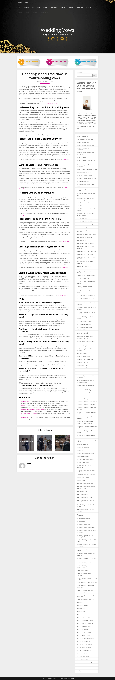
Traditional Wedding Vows (83, 524)
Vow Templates (81, 608)
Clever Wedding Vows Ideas (84, 172)
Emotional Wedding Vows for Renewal (86, 234)
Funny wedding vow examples (84, 237)
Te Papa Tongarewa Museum (29, 413)
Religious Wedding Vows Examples (85, 453)
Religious (62, 7)
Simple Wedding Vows (82, 494)
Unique (28, 12)
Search (95, 75)
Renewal (35, 12)
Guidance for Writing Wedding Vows (86, 275)
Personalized (54, 7)
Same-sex (88, 7)
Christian (26, 7)
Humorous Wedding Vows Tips (84, 321)
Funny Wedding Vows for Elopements (86, 251)
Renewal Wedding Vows (83, 456)
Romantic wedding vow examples (85, 459)
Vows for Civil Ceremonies (83, 617)
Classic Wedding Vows (82, 157)
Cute (33, 7)
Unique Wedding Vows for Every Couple (87, 582)
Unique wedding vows (82, 570)
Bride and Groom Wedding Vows (85, 139)
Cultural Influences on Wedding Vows (86, 203)
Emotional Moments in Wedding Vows (86, 224)
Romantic (70, 7)
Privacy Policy (44, 12)
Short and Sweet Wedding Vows (85, 483)
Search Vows (80, 72)
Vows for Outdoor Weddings (84, 641)
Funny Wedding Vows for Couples (85, 243)
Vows (78, 614)
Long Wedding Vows (82, 353)
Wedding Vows (23, 2)
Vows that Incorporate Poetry (84, 662)
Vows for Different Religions (84, 626)
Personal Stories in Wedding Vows (85, 390)
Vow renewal (80, 602)
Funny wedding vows (82, 240)
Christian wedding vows (83, 142)
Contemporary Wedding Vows (84, 175)
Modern (45, 7)
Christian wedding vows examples (85, 145)
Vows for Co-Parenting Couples (85, 620)
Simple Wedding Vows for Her (84, 497)
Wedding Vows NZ (55, 135)
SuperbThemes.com (68, 678)
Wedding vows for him (82, 671)
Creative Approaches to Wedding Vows (86, 178)
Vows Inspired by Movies (83, 656)
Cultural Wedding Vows (82, 206)
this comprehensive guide (50, 103)
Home (19, 7)
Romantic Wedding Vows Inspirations (86, 474)
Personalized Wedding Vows (84, 398)
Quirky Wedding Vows (82, 444)
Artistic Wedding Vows (82, 136)
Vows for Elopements (82, 629)
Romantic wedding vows (83, 462)
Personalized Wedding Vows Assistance (87, 401)
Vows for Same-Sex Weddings (84, 644)
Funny (38, 7)
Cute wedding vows (82, 218)
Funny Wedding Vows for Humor (85, 254)
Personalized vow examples (84, 393)
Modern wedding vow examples (85, 359)
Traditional (20, 12)
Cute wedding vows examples (84, 221)
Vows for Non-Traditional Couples (85, 638)
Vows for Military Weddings (84, 635)
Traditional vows (81, 521)
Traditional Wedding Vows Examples (86, 527)
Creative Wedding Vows (83, 181)
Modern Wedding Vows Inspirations (86, 370)
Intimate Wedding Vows (83, 346)
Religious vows (80, 450)
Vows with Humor (81, 668)
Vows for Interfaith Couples (84, 632)
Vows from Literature (82, 653)
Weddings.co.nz (25, 417)
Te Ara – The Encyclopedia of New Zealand (32, 409)
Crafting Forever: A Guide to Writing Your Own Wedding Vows (86, 87)
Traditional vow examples (83, 518)
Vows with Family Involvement (84, 665)
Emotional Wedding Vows (83, 227)
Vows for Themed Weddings (84, 650)
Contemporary (79, 7)
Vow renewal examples (82, 605)
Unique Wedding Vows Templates (85, 599)
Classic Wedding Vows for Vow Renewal (87, 169)
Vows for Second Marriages (84, 647)
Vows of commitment (82, 659)
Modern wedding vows (82, 362)
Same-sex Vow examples (83, 477)
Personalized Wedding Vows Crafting (86, 404)
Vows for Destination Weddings (85, 623)
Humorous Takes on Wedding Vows (86, 295)
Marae (23, 405)
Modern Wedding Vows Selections (85, 373)
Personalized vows (81, 396)
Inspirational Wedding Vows (84, 324)
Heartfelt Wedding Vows (83, 278)
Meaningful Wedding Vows (83, 356)
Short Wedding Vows (82, 491)
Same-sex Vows (81, 480)
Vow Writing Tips (81, 611)
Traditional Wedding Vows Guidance (86, 563)
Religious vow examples (83, 447)
